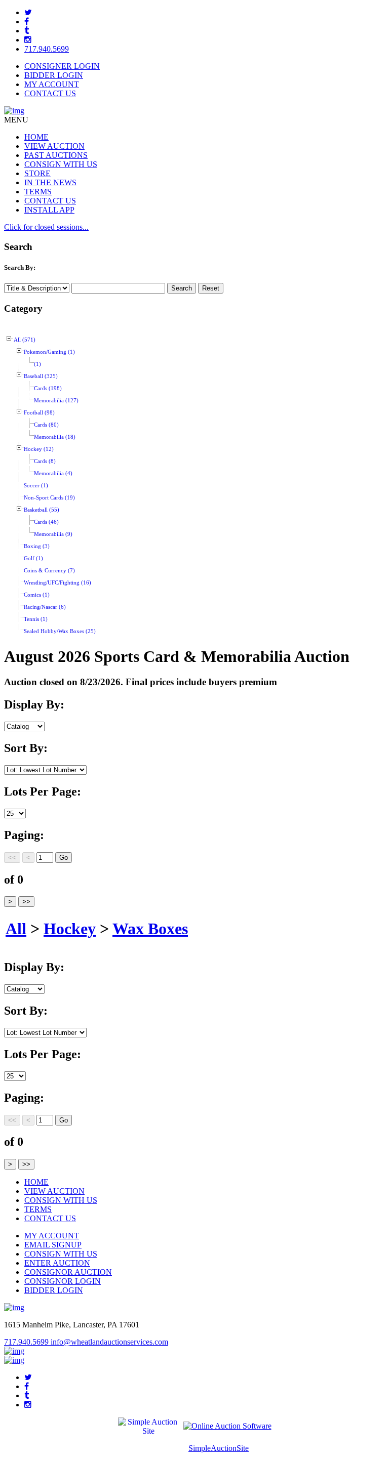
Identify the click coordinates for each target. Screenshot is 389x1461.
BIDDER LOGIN (53, 75)
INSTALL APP (49, 209)
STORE (37, 173)
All (16, 929)
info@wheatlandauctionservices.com (109, 1342)
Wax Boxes (150, 929)
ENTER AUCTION (57, 1263)
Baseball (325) (41, 376)
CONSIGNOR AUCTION (68, 1272)
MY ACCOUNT (51, 84)
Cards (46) (46, 522)
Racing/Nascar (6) (45, 607)
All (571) (24, 340)
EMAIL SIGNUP (53, 1244)
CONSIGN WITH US (60, 164)
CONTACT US (50, 93)
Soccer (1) (36, 485)
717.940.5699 (46, 49)
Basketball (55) (41, 510)
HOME (36, 137)
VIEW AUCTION (54, 146)
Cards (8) (45, 461)
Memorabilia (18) (54, 437)
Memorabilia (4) (53, 473)
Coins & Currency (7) (49, 570)
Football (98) (39, 412)
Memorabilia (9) (53, 534)
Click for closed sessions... (46, 227)
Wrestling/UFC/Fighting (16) (57, 583)
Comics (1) (37, 595)
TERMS (38, 191)
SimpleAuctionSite (218, 1448)
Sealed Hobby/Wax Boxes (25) (60, 631)
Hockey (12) (39, 449)
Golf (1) (33, 558)
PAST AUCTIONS (56, 155)
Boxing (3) (37, 546)
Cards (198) (48, 388)
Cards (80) (46, 425)
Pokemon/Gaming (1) (49, 352)
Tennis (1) (36, 619)
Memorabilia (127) (56, 400)
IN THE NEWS (50, 182)
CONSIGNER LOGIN (62, 66)
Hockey (70, 929)
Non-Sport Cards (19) (49, 497)
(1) (37, 364)
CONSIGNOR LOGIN (62, 1281)
